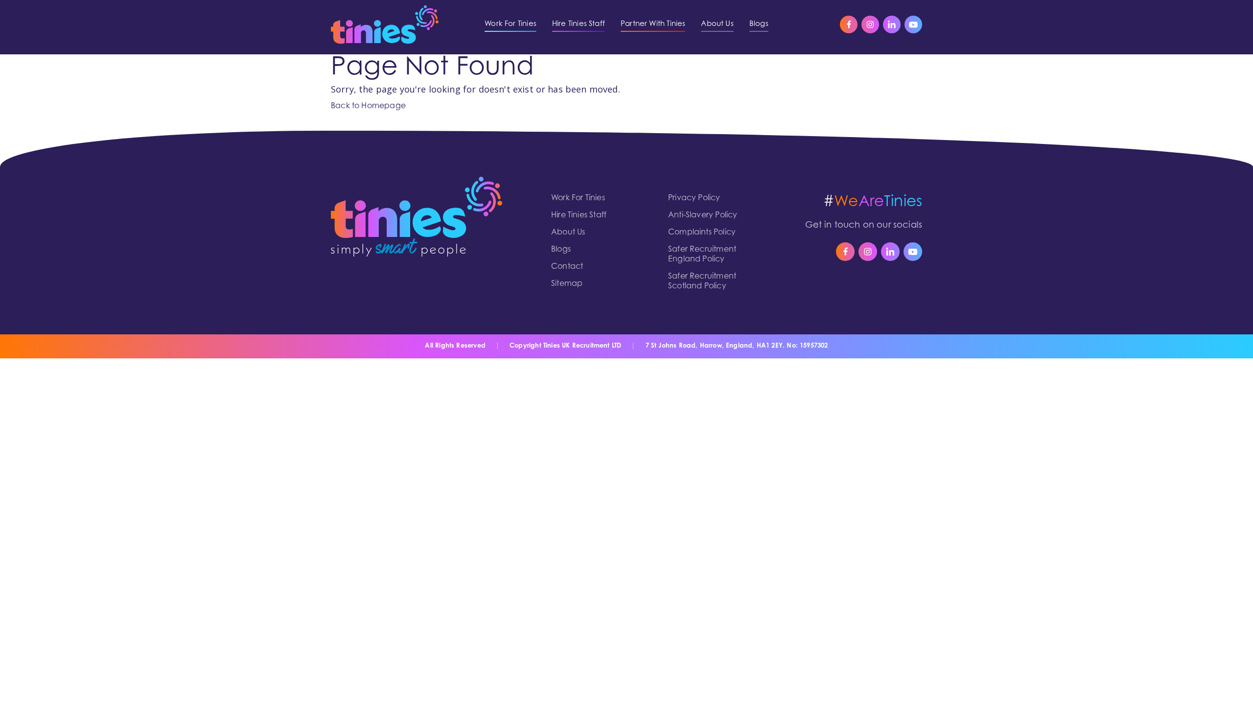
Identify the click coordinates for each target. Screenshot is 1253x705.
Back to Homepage (368, 106)
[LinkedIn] (892, 24)
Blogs (561, 250)
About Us (568, 232)
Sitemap (566, 284)
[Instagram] (870, 24)
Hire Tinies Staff (578, 215)
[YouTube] (913, 24)
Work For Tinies (578, 198)
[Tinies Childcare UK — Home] (385, 24)
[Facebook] (849, 24)
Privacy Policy (694, 198)
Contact (567, 267)
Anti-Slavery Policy (702, 215)
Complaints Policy (702, 232)
